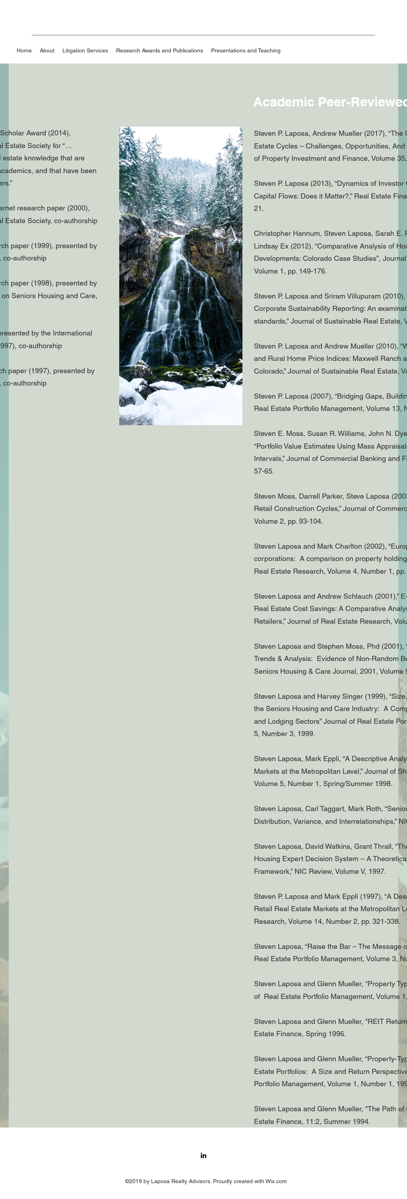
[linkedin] (203, 1155)
